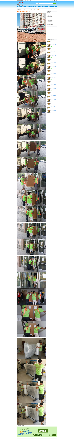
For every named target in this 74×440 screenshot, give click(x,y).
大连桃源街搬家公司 (53, 73)
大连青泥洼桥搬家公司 (53, 106)
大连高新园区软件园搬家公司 (23, 11)
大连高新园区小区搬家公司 (50, 24)
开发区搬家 (40, 6)
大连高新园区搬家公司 (49, 15)
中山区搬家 (23, 6)
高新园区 (34, 9)
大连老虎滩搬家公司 (53, 44)
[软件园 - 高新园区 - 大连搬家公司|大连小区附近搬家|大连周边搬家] (21, 3)
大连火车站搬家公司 (53, 110)
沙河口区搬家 (27, 6)
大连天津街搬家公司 (53, 88)
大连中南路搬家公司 (53, 62)
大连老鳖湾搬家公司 (53, 95)
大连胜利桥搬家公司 (53, 84)
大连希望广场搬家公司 (53, 40)
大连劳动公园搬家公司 (53, 77)
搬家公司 (31, 9)
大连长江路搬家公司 (53, 99)
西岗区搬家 (31, 6)
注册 (54, 0)
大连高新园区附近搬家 (49, 16)
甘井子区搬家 (36, 6)
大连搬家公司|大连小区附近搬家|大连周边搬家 (24, 9)
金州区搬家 (49, 6)
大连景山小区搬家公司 (53, 51)
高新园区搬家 (45, 6)
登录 (52, 0)
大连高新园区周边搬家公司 (50, 20)
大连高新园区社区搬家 (49, 21)
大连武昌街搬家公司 (53, 55)
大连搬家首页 (19, 6)
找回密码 (56, 0)
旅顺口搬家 (53, 6)
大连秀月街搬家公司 (53, 66)
